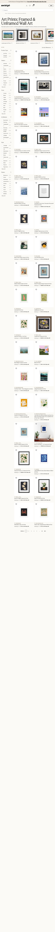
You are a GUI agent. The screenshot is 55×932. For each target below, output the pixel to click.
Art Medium (4, 117)
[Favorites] (29, 5)
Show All (3, 87)
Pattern (3, 172)
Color (2, 90)
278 (42, 531)
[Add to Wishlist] (16, 51)
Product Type (4, 50)
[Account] (26, 5)
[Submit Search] (3, 10)
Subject (3, 60)
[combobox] (27, 10)
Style (2, 142)
